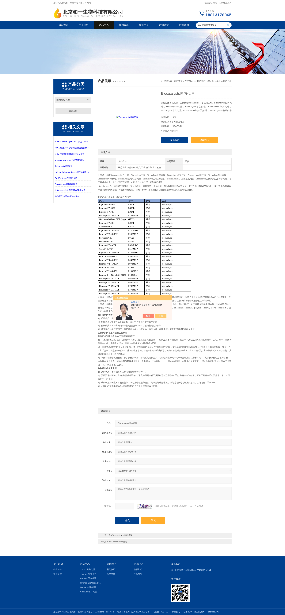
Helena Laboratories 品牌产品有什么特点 (73, 172)
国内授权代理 (63, 100)
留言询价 (204, 140)
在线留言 (164, 25)
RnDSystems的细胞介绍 (66, 178)
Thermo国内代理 (88, 574)
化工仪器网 (199, 612)
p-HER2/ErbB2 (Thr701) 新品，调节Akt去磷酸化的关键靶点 (73, 141)
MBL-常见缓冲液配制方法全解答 (70, 154)
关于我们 (83, 25)
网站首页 (63, 25)
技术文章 (144, 25)
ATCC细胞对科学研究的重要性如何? (71, 148)
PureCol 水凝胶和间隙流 (66, 184)
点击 (87, 100)
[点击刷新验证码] (144, 506)
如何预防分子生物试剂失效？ (68, 196)
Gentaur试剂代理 (88, 587)
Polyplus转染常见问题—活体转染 (70, 190)
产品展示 (189, 81)
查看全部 (73, 111)
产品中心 (104, 25)
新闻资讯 (124, 25)
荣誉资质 (57, 574)
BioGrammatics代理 (118, 541)
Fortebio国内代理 (88, 578)
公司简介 (57, 569)
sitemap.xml (213, 612)
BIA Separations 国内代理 (120, 535)
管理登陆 (176, 612)
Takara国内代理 (87, 569)
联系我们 (184, 25)
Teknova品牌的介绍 (64, 166)
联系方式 (138, 569)
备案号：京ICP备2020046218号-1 (133, 612)
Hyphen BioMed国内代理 (91, 583)
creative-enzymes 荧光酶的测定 (69, 160)
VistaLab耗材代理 (88, 592)
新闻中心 (111, 564)
